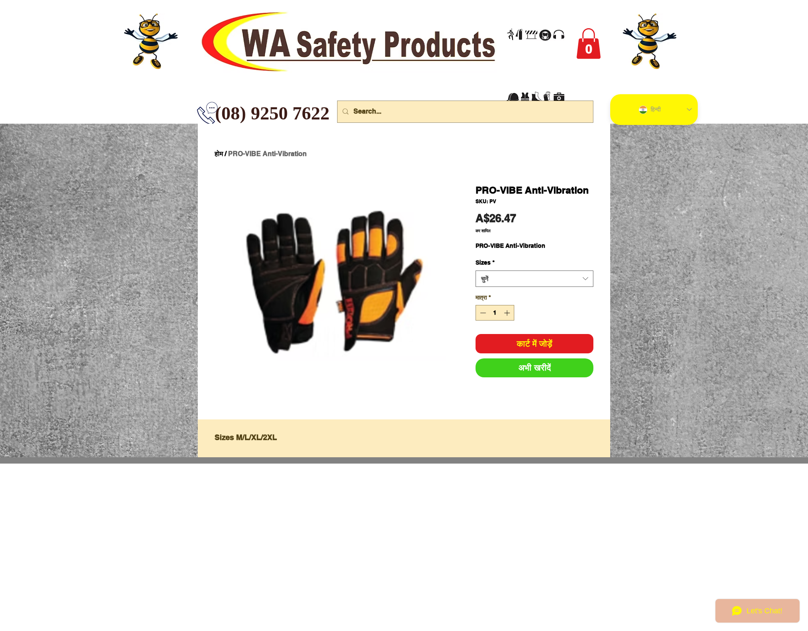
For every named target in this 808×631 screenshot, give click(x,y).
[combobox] (534, 278)
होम (219, 154)
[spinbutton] (494, 312)
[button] (588, 43)
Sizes (485, 262)
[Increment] (507, 312)
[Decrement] (482, 312)
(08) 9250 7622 (221, 113)
